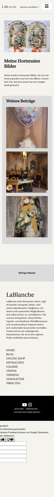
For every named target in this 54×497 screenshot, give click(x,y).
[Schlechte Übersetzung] (10, 439)
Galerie (12, 367)
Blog (10, 354)
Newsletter (15, 379)
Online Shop (15, 358)
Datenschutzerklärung (27, 412)
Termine (12, 375)
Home (10, 350)
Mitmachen (15, 362)
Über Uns (13, 383)
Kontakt (19, 409)
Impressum (31, 409)
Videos (11, 371)
